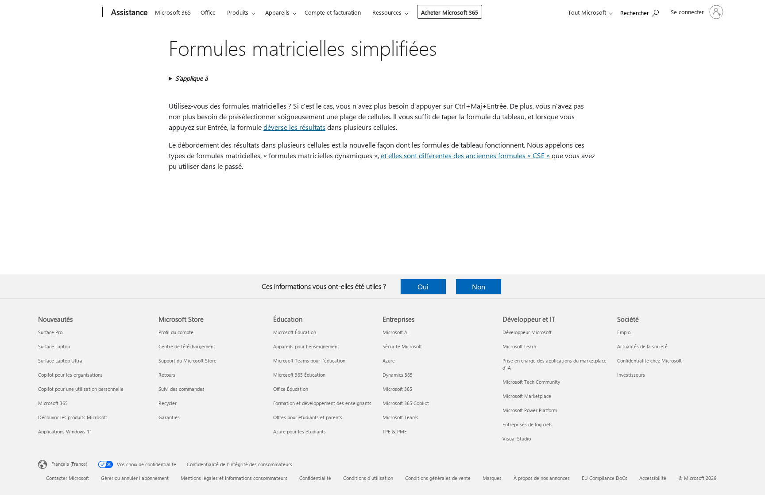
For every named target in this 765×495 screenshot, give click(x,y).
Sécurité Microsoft (402, 346)
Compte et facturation (333, 12)
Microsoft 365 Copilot (405, 403)
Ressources (387, 12)
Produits (237, 12)
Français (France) (69, 463)
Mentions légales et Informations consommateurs (234, 478)
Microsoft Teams (400, 417)
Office (208, 12)
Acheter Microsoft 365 (449, 12)
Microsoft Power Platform (529, 410)
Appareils (277, 12)
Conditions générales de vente (438, 478)
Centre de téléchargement (186, 346)
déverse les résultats (294, 127)
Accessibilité (652, 478)
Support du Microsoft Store (187, 360)
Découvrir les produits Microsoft (72, 417)
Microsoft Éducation (294, 332)
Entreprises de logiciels (527, 424)
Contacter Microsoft (67, 478)
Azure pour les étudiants (299, 431)
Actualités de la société (642, 346)
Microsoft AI (395, 332)
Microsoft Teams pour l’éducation (309, 360)
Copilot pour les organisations (70, 374)
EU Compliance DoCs (604, 478)
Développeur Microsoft (527, 332)
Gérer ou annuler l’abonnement (135, 478)
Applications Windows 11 (65, 431)
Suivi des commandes (181, 389)
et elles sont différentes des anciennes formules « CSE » (465, 155)
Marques (492, 478)
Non (478, 286)
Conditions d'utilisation (368, 478)
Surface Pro (50, 332)
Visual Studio (516, 438)
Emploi (624, 332)
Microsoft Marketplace (526, 396)
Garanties (169, 417)
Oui (423, 286)
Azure (388, 360)
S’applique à (191, 78)
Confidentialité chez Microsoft (649, 360)
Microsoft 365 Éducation (299, 374)
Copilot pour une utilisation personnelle (81, 389)
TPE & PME (394, 431)
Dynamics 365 (397, 374)
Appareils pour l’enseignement (306, 346)
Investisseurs (631, 374)
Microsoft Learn (519, 346)
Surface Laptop (54, 346)
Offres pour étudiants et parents (307, 417)
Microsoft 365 (173, 12)
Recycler (167, 403)
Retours (166, 374)
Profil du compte (175, 332)
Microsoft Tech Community (531, 381)
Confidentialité (315, 478)
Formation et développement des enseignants (322, 403)
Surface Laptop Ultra (60, 360)
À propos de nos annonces (542, 478)
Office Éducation (290, 389)
